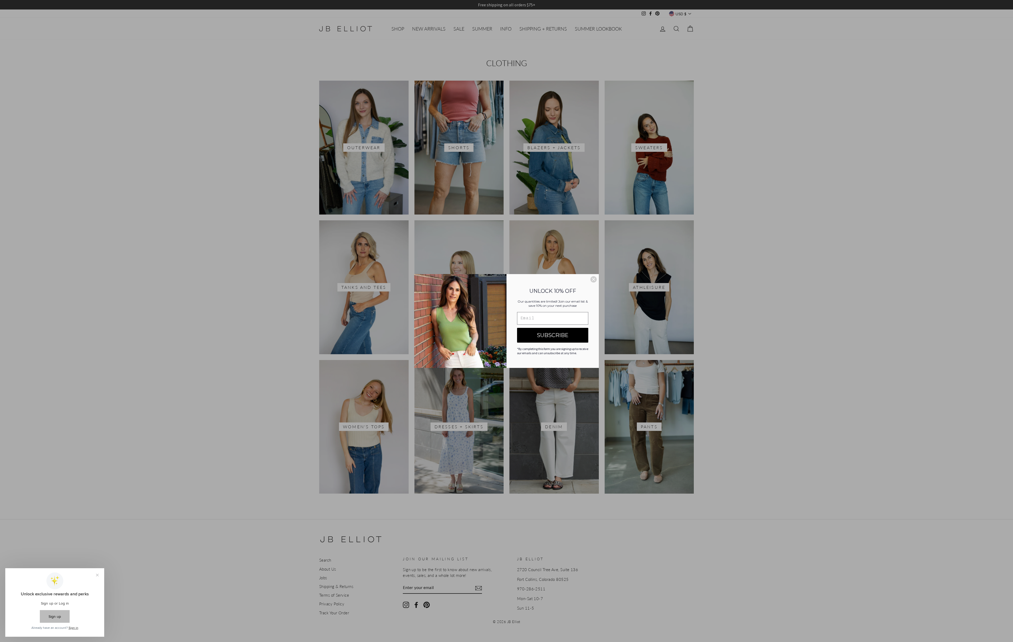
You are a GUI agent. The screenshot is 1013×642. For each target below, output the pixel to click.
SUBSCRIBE (552, 335)
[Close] (593, 279)
